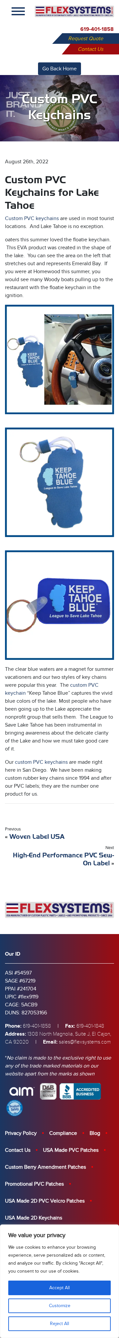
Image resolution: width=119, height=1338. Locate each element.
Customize (59, 1305)
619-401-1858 (97, 29)
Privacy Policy (21, 1133)
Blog (95, 1133)
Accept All (59, 1288)
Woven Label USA (36, 836)
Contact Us (90, 49)
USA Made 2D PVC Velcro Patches (45, 1201)
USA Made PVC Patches (71, 1150)
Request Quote (85, 38)
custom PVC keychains (41, 762)
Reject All (59, 1323)
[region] (59, 1281)
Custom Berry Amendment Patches (45, 1167)
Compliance (63, 1133)
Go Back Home (59, 68)
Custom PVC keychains (32, 218)
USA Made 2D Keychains (33, 1218)
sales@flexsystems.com (85, 1042)
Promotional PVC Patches (34, 1184)
